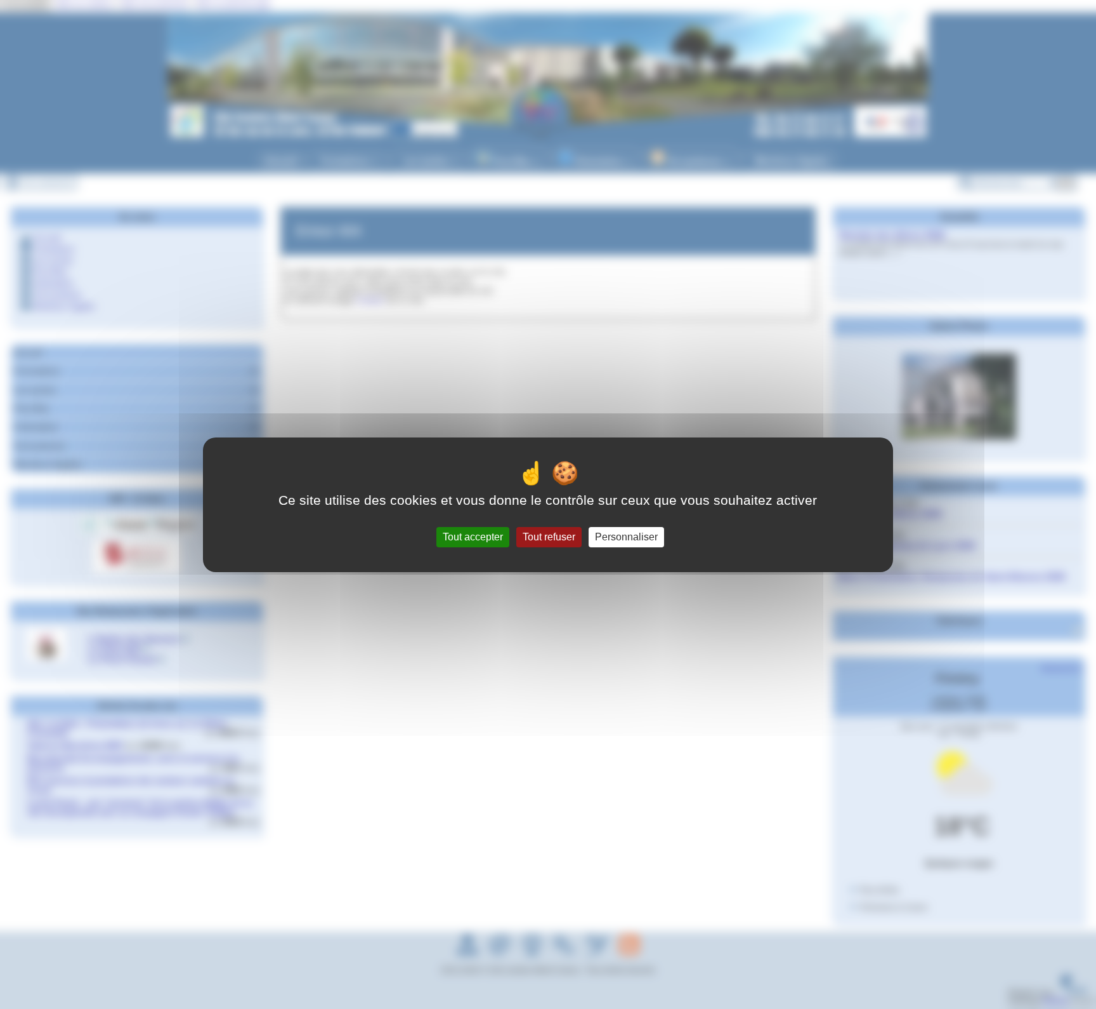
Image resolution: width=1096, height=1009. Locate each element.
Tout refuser (549, 536)
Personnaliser (626, 536)
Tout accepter (473, 536)
